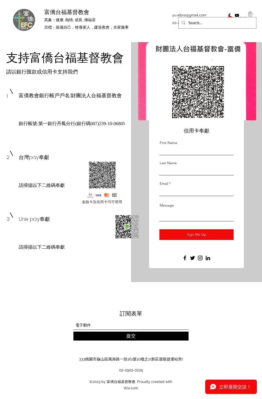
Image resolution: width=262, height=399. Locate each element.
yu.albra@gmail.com (189, 15)
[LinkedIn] (208, 258)
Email (164, 183)
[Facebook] (185, 258)
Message (167, 205)
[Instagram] (200, 258)
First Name (168, 142)
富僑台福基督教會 (66, 12)
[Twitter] (192, 258)
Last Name (168, 163)
